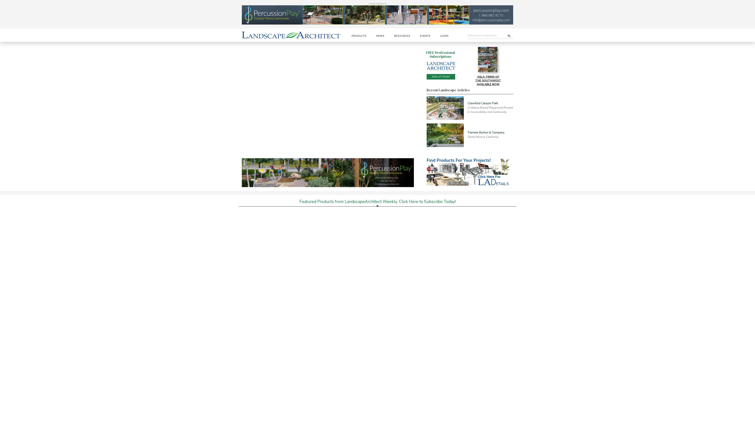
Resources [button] (402, 35)
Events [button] (425, 35)
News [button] (380, 35)
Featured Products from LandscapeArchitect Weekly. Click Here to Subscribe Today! (377, 201)
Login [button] (444, 35)
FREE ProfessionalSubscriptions (440, 54)
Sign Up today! (441, 76)
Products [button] (359, 35)
